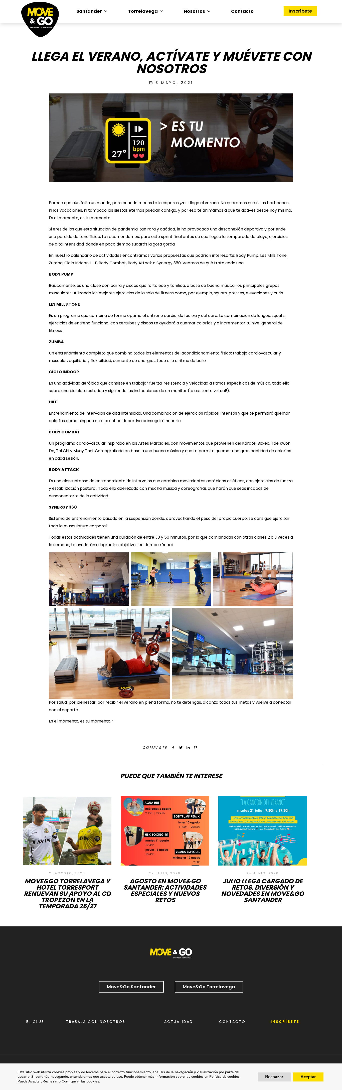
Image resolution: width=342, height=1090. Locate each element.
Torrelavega (143, 11)
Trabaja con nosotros (95, 1021)
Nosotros (194, 11)
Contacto (242, 11)
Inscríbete (300, 11)
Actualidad (178, 1021)
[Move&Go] (40, 20)
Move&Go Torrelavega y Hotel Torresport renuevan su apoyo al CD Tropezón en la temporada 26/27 (67, 894)
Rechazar (274, 1077)
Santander (89, 11)
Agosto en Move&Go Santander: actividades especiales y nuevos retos (164, 890)
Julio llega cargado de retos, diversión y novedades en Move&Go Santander (262, 890)
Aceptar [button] (308, 1077)
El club (35, 1021)
